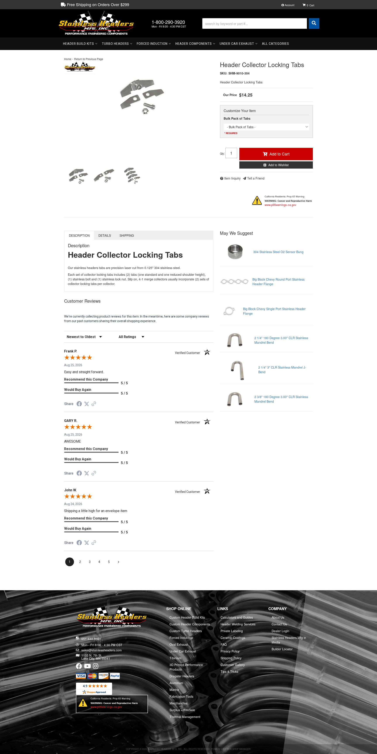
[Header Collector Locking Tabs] (138, 95)
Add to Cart (279, 154)
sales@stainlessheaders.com (101, 650)
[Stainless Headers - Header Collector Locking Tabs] (79, 67)
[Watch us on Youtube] (87, 667)
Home (67, 59)
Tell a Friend (255, 178)
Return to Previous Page (88, 59)
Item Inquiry (232, 178)
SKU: (223, 73)
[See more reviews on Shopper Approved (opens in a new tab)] (93, 404)
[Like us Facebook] (79, 667)
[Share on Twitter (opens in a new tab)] (86, 404)
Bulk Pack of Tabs (237, 118)
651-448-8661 (91, 639)
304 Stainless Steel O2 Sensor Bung (278, 252)
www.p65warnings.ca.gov (280, 205)
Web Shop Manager (238, 749)
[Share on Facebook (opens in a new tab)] (79, 404)
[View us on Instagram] (95, 667)
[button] (260, 23)
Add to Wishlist (278, 165)
